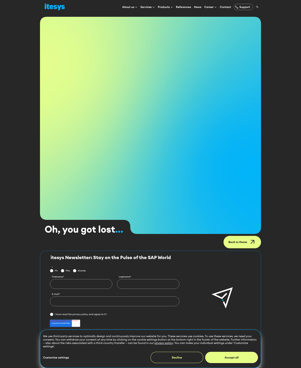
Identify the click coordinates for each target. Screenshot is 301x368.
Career (209, 7)
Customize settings (56, 357)
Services (146, 7)
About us (128, 7)
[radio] (54, 270)
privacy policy (80, 314)
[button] (222, 298)
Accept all (232, 357)
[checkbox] (114, 270)
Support (242, 7)
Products (164, 7)
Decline (177, 357)
